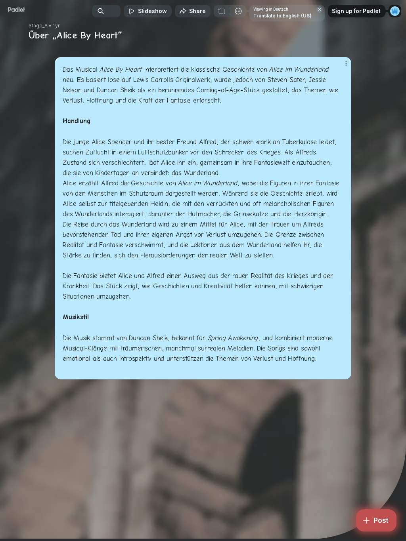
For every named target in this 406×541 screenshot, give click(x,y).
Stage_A (38, 26)
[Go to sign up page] (395, 11)
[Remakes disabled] (222, 11)
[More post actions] (340, 66)
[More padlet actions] (238, 11)
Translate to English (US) (282, 16)
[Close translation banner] (319, 9)
